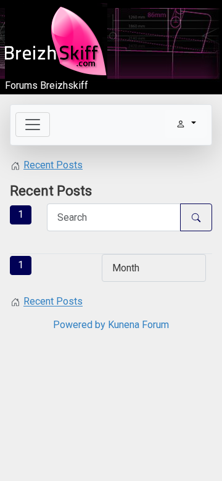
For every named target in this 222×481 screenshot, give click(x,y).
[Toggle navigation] (32, 124)
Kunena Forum (138, 325)
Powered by (79, 325)
